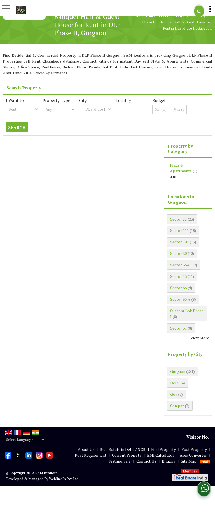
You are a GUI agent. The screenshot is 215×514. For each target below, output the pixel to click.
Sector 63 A (180, 299)
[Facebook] (8, 454)
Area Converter (193, 455)
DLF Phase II (145, 22)
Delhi (174, 382)
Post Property (194, 449)
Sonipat (177, 405)
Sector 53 (178, 276)
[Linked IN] (28, 454)
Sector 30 (178, 253)
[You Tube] (49, 454)
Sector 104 (179, 242)
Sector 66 (178, 287)
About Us (86, 449)
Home (139, 16)
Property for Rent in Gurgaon (188, 16)
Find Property (163, 449)
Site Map (189, 461)
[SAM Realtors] (21, 9)
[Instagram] (39, 454)
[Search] (199, 11)
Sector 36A (180, 264)
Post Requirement (90, 455)
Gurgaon (155, 16)
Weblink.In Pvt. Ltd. (64, 479)
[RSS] (205, 461)
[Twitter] (18, 454)
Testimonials (119, 461)
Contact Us (146, 461)
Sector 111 (179, 230)
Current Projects (126, 455)
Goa (173, 394)
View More (199, 337)
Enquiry (168, 461)
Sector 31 (178, 328)
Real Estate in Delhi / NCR (123, 449)
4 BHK (175, 177)
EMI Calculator (160, 455)
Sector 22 (178, 219)
